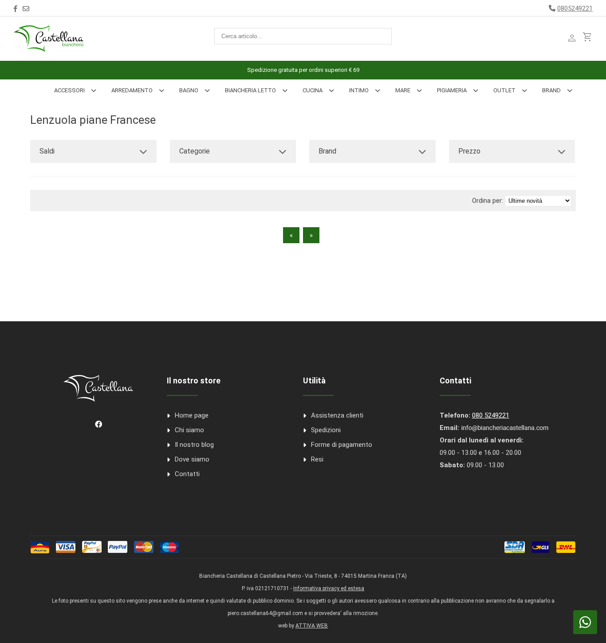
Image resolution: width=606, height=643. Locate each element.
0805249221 (575, 8)
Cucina (313, 90)
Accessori (69, 90)
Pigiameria (452, 90)
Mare (402, 90)
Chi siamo (189, 430)
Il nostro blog (194, 445)
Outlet (504, 90)
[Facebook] (15, 9)
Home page (192, 415)
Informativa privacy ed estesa (328, 588)
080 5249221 (490, 415)
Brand (551, 90)
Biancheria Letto (250, 90)
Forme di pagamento (341, 445)
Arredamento (132, 90)
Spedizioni (326, 430)
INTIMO (359, 90)
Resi (317, 459)
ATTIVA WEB (311, 626)
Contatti (187, 474)
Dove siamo (192, 459)
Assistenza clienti (337, 415)
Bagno (188, 90)
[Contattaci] (26, 9)
